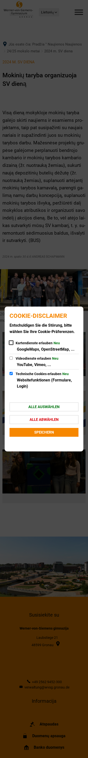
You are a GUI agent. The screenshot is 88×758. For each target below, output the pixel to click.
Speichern (44, 432)
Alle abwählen (44, 419)
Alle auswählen (44, 407)
